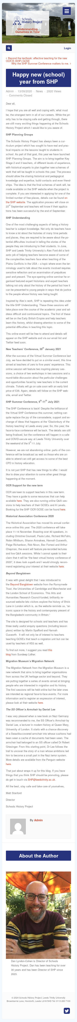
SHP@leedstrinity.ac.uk (41, 779)
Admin (10, 91)
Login (67, 48)
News (39, 91)
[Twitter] (67, 1010)
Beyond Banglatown (21, 584)
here (19, 501)
